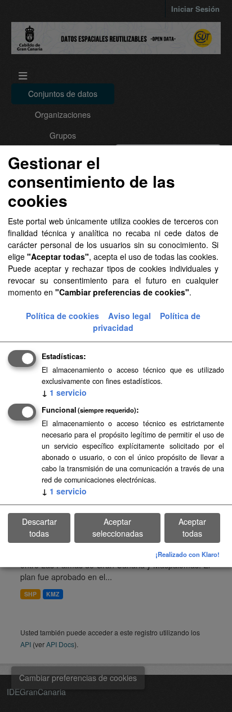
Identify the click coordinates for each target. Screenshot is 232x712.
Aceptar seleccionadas (117, 527)
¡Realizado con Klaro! (187, 554)
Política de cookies (62, 315)
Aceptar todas (192, 527)
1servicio (64, 392)
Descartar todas (39, 527)
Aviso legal (129, 315)
